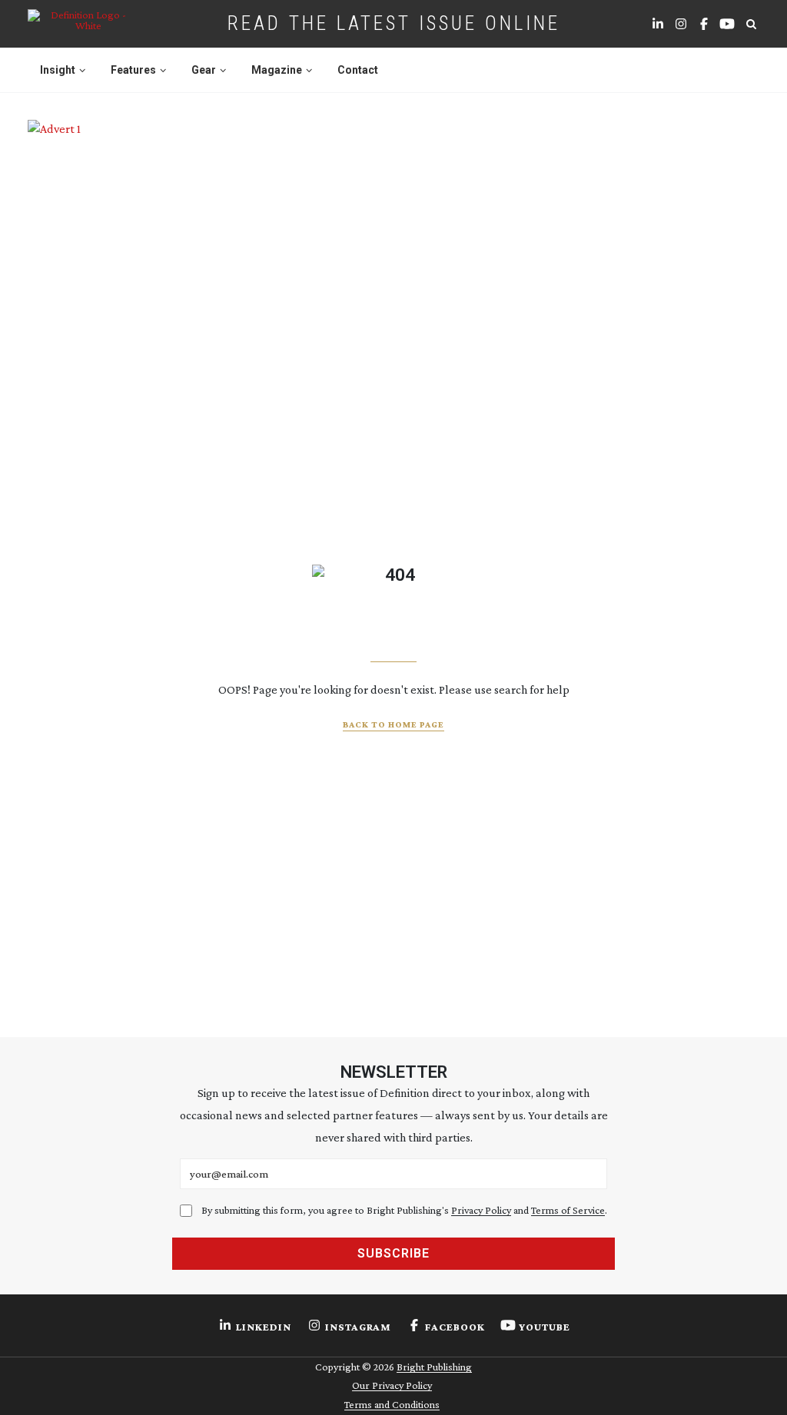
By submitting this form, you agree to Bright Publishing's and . (404, 1210)
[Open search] (750, 23)
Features (133, 70)
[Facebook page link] (704, 23)
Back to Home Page (393, 724)
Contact (357, 70)
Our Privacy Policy (392, 1385)
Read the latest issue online (393, 23)
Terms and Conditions (392, 1404)
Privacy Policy (481, 1210)
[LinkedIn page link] (658, 23)
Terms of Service (568, 1210)
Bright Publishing (434, 1366)
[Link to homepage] (83, 23)
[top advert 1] (394, 176)
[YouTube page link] (727, 23)
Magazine (276, 70)
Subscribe (393, 1253)
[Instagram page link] (681, 23)
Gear (203, 70)
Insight (57, 70)
